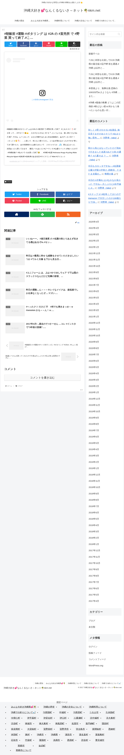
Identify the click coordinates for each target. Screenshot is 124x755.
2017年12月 (94, 550)
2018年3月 (94, 531)
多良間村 (15, 729)
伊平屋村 (31, 718)
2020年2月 (94, 386)
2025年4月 (94, 222)
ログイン (93, 646)
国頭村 (105, 723)
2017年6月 (94, 588)
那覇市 (21, 746)
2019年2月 (94, 462)
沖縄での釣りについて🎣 (111, 683)
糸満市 (56, 740)
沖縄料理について (74, 683)
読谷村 (84, 740)
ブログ (9, 182)
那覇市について (23, 750)
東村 (27, 734)
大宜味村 (31, 729)
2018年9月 (94, 493)
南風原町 (59, 723)
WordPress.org (96, 665)
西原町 (70, 740)
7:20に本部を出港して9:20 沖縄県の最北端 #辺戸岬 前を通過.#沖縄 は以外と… (104, 64)
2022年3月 (94, 234)
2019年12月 (94, 399)
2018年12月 (94, 474)
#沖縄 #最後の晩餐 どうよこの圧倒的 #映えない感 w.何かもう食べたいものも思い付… (105, 106)
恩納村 (111, 729)
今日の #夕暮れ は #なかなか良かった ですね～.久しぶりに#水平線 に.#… (104, 184)
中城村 (62, 712)
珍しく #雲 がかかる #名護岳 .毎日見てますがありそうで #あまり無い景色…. (104, 134)
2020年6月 (94, 361)
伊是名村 (48, 718)
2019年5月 (94, 443)
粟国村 (42, 740)
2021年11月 (94, 259)
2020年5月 (94, 367)
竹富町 (28, 740)
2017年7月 (94, 582)
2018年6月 (94, 512)
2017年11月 (94, 557)
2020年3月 (94, 380)
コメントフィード (97, 659)
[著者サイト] (16, 214)
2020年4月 (94, 373)
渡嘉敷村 (99, 734)
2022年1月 (94, 247)
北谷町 (14, 723)
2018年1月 (94, 544)
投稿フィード (95, 653)
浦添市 (68, 734)
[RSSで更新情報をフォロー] (68, 214)
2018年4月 (94, 525)
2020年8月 (94, 348)
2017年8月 (94, 576)
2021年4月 (94, 304)
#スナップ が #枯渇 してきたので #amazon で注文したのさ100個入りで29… (104, 198)
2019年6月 (94, 436)
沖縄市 (40, 734)
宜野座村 (48, 729)
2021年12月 (94, 253)
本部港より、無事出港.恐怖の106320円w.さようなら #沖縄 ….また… (105, 92)
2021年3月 (94, 310)
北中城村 (94, 718)
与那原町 (77, 712)
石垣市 (14, 740)
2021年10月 (94, 266)
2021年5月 (94, 297)
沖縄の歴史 (39, 683)
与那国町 (47, 712)
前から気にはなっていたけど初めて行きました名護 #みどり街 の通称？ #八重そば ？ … (104, 152)
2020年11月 (94, 329)
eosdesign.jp (14, 161)
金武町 (42, 746)
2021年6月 (94, 291)
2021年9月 (94, 272)
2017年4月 (94, 601)
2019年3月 (94, 455)
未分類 (92, 627)
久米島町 (110, 712)
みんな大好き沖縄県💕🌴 (55, 683)
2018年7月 (94, 506)
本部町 (14, 734)
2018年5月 (94, 519)
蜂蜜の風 (109, 174)
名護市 (75, 723)
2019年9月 (94, 418)
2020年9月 (94, 342)
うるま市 (94, 712)
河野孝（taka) (110, 138)
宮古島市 (80, 729)
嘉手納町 (90, 723)
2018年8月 (94, 500)
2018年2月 (94, 538)
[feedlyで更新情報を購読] (42, 214)
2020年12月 (94, 323)
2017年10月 (94, 563)
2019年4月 (94, 449)
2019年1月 (94, 468)
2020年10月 (94, 335)
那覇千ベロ (94, 54)
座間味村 (96, 729)
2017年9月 (94, 569)
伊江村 (63, 718)
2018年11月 (94, 481)
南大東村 (43, 723)
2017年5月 (94, 595)
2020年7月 (94, 354)
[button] (119, 34)
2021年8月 (94, 278)
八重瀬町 (78, 718)
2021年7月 (94, 285)
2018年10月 (94, 487)
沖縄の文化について (91, 683)
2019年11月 (94, 405)
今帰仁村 (15, 718)
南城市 (28, 723)
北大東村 (110, 718)
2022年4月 (94, 228)
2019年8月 (94, 424)
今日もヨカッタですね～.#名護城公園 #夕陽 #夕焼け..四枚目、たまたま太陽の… (104, 170)
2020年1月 (94, 392)
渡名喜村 (83, 734)
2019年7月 (94, 430)
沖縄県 (54, 734)
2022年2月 (94, 241)
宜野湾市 (64, 729)
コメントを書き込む (42, 377)
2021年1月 (94, 316)
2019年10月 (94, 411)
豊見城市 (99, 740)
